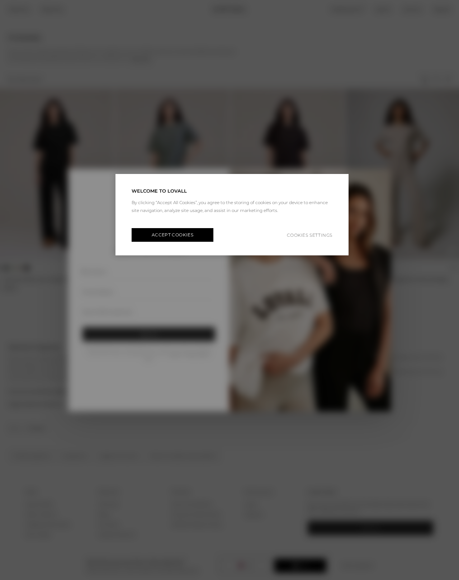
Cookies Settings (309, 235)
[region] (232, 214)
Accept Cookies (172, 234)
